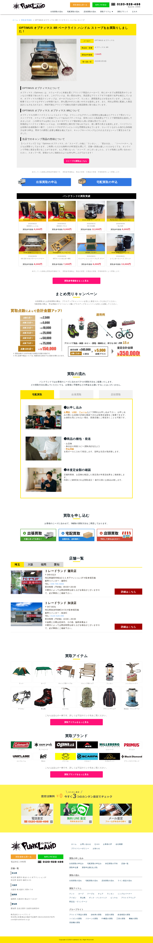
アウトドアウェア (128, 898)
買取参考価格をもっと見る (76, 281)
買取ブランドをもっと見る (76, 774)
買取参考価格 (26, 20)
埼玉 (17, 564)
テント (72, 894)
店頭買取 (116, 394)
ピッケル (114, 898)
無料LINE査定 (101, 5)
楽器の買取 (109, 915)
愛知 (57, 564)
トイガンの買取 (75, 918)
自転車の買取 (96, 915)
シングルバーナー (125, 894)
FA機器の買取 (107, 918)
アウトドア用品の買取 (78, 915)
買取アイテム (106, 12)
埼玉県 (14, 873)
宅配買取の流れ (73, 12)
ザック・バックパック (98, 898)
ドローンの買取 (91, 918)
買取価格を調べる (80, 5)
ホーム (15, 20)
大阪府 (14, 885)
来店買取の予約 (111, 863)
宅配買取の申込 (107, 182)
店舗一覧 (124, 863)
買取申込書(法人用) (90, 867)
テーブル (90, 894)
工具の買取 (120, 918)
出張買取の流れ (56, 12)
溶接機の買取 (74, 922)
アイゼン (72, 898)
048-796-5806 (57, 584)
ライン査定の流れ (125, 881)
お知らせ (96, 848)
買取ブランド (122, 12)
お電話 (67, 412)
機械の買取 (133, 918)
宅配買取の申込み (94, 863)
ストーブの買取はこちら (76, 161)
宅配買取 (37, 394)
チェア (100, 894)
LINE (74, 412)
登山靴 (82, 898)
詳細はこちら (128, 591)
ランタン (110, 894)
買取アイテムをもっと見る (76, 722)
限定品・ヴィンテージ (78, 902)
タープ (81, 894)
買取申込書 (73, 867)
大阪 (30, 564)
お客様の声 (107, 844)
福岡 (43, 564)
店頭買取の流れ (90, 12)
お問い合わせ (85, 844)
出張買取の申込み (76, 863)
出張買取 (76, 394)
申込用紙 (70, 449)
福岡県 (14, 894)
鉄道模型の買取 (124, 915)
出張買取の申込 (46, 182)
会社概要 (119, 844)
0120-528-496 (57, 616)
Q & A (134, 12)
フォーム (83, 412)
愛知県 (14, 904)
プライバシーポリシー (80, 848)
